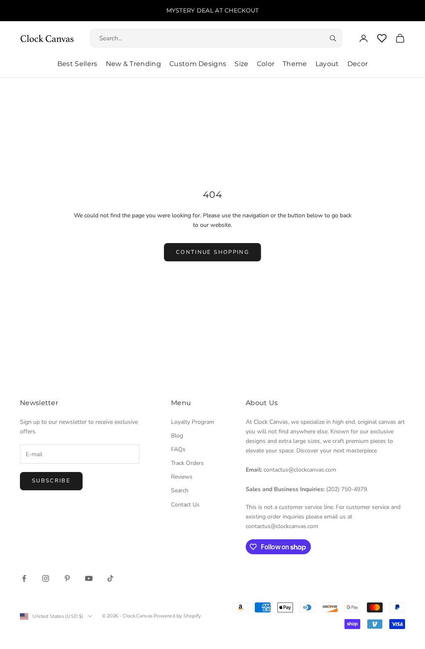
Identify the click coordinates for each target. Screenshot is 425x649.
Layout (327, 64)
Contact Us (185, 505)
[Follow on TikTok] (110, 578)
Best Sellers (77, 64)
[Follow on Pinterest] (67, 578)
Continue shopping (212, 252)
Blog (177, 436)
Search (179, 490)
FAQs (178, 449)
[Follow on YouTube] (89, 578)
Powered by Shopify (177, 616)
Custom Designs (197, 64)
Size (241, 64)
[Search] (333, 38)
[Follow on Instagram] (46, 578)
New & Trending (133, 64)
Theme (295, 64)
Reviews (182, 477)
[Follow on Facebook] (24, 578)
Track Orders (187, 463)
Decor (357, 64)
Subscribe (51, 480)
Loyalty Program (192, 422)
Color (266, 64)
